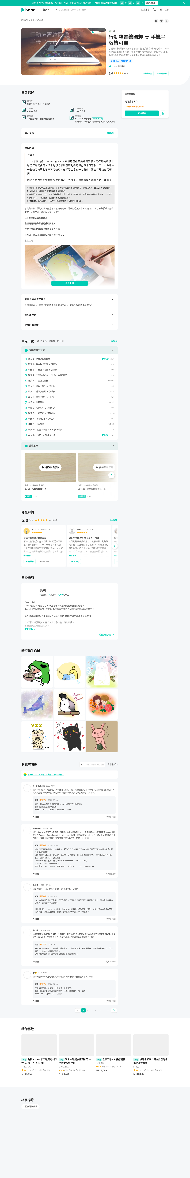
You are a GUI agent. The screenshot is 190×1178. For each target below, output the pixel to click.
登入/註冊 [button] (164, 10)
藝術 (32, 20)
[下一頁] (114, 1010)
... (104, 1010)
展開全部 (69, 283)
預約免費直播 (150, 3)
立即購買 (142, 113)
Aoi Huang (37, 828)
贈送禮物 (163, 73)
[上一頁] (77, 1010)
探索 (45, 10)
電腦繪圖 (40, 20)
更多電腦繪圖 (30, 1106)
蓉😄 (35, 973)
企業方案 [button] (145, 10)
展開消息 (110, 133)
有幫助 (31, 561)
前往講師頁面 (105, 635)
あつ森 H (36, 885)
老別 (37, 800)
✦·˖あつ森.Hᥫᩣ (39, 786)
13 (108, 1010)
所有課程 (25, 20)
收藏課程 (148, 73)
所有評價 (113, 520)
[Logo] (96, 32)
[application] (63, 51)
